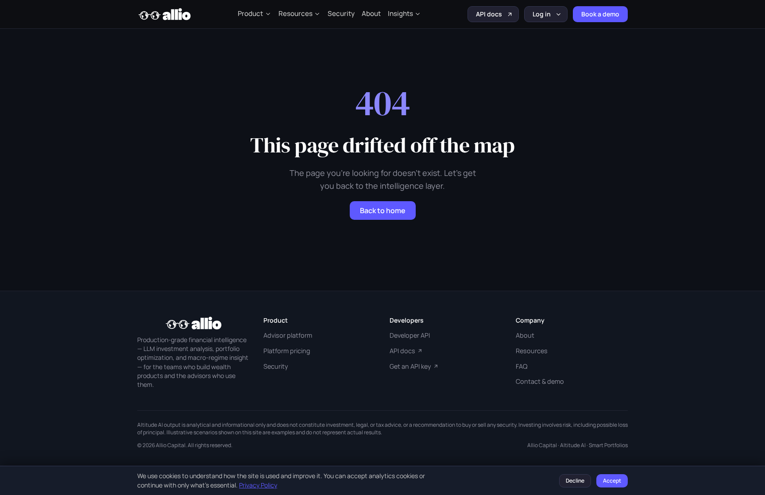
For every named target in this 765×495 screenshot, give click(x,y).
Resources (295, 13)
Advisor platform (287, 335)
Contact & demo (540, 381)
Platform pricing (286, 351)
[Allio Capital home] (164, 14)
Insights (400, 13)
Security (341, 13)
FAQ (521, 366)
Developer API (410, 335)
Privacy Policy (258, 485)
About (371, 13)
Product (250, 13)
